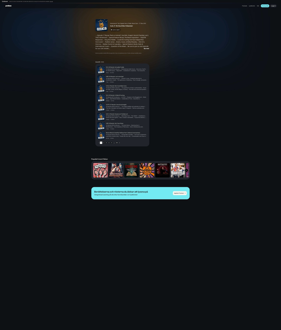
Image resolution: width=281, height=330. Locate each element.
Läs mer (51, 1)
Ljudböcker (252, 6)
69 (117, 142)
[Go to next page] (119, 143)
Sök (258, 6)
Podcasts (244, 6)
